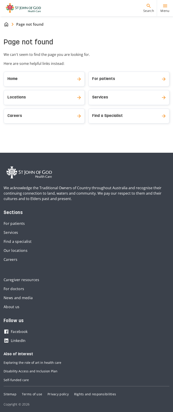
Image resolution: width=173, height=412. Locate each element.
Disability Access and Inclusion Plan (30, 371)
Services (11, 232)
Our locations (15, 250)
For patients (14, 223)
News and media (18, 297)
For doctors (14, 288)
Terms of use (32, 394)
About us (11, 306)
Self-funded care (16, 380)
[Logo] (21, 8)
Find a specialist (18, 241)
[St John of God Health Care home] (29, 173)
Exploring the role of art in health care (32, 362)
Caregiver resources (21, 279)
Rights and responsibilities (95, 394)
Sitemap (10, 394)
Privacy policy (58, 394)
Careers (10, 259)
